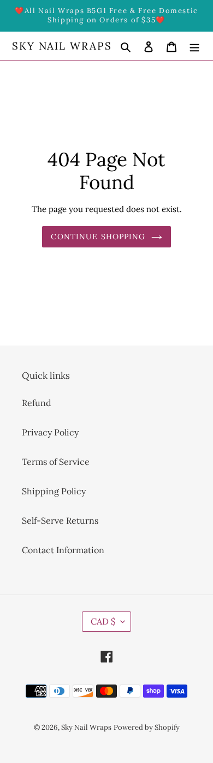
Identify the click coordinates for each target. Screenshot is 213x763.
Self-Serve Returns (60, 520)
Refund (36, 402)
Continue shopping (98, 236)
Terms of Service (56, 461)
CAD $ (103, 621)
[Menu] (194, 46)
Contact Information (63, 549)
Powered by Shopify (147, 727)
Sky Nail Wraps (62, 46)
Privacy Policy (50, 432)
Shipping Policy (54, 491)
